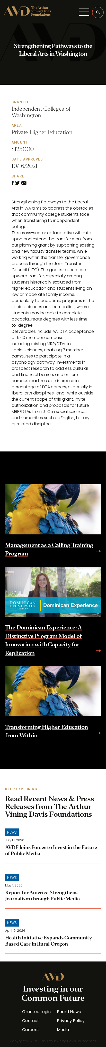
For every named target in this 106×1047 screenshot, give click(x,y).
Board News (69, 1011)
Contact (30, 1020)
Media (63, 1029)
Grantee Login (36, 1011)
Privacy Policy (71, 1020)
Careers (30, 1029)
